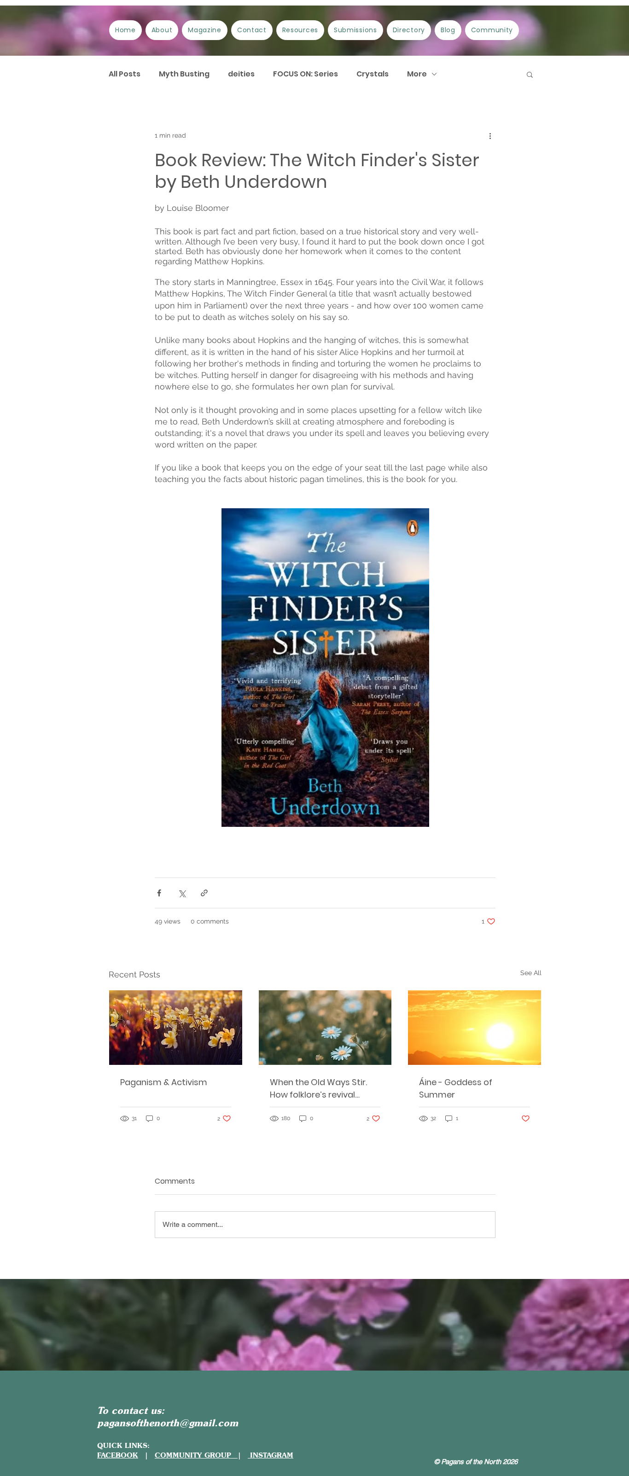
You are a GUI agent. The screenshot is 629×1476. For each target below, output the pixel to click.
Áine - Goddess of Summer (455, 1088)
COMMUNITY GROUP (196, 1455)
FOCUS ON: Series (305, 74)
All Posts (124, 74)
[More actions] (489, 135)
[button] (529, 74)
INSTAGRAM (270, 1455)
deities (241, 74)
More (417, 74)
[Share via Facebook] (159, 893)
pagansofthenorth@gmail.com (167, 1423)
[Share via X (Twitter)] (181, 893)
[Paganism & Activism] (175, 1027)
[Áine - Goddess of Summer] (474, 1027)
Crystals (372, 74)
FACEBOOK (117, 1455)
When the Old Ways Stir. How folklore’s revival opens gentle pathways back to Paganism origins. (322, 1088)
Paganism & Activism (163, 1082)
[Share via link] (204, 893)
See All (531, 972)
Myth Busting (184, 74)
